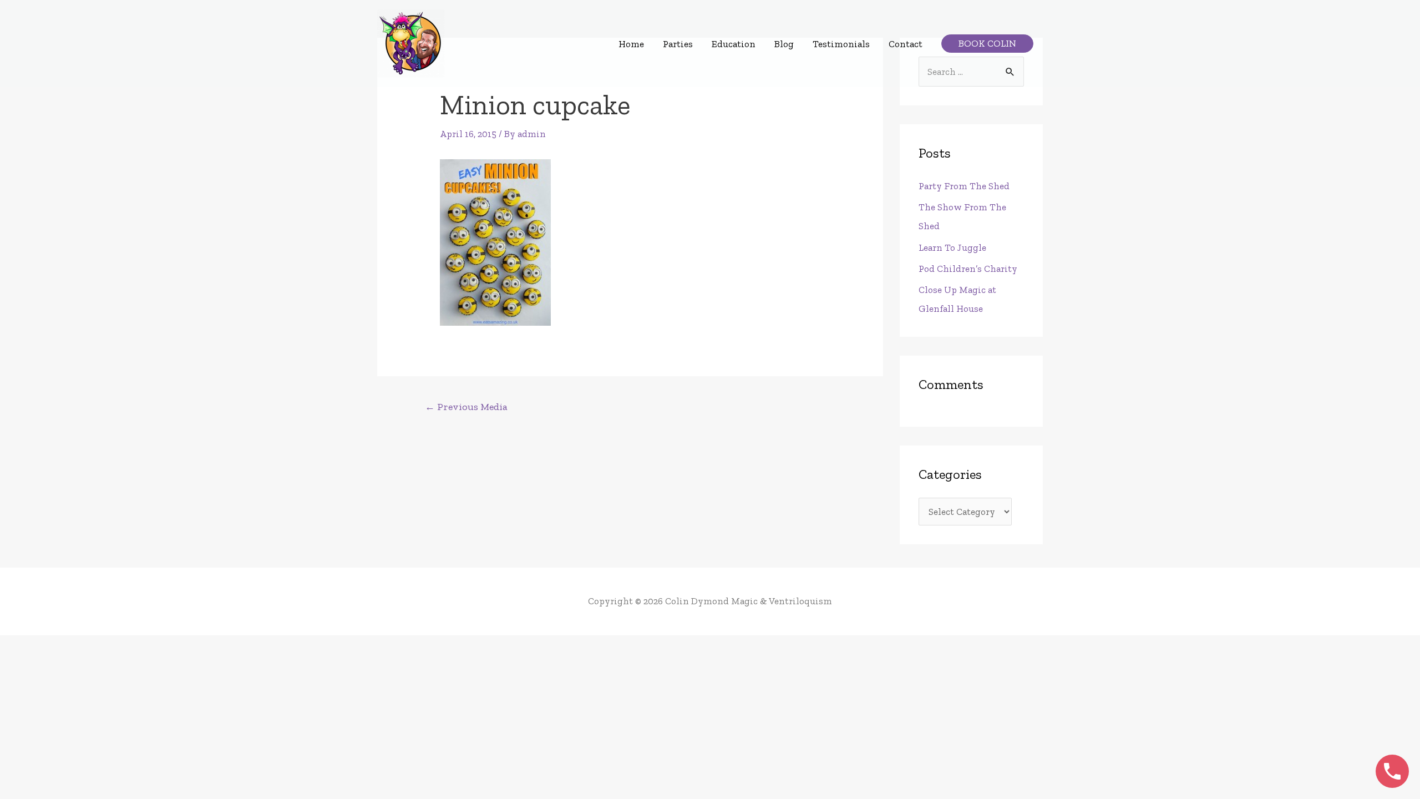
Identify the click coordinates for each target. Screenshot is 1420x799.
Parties (678, 43)
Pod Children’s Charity (968, 268)
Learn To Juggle (952, 247)
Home (631, 43)
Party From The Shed (964, 185)
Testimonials (841, 43)
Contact (905, 43)
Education (733, 43)
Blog (784, 43)
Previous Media (466, 407)
